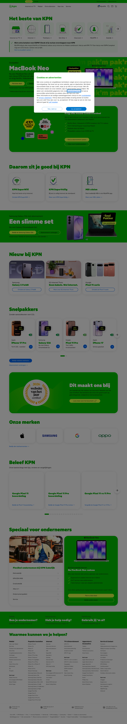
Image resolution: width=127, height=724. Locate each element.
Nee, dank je (52, 109)
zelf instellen (53, 102)
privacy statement (45, 98)
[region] (64, 92)
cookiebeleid (86, 95)
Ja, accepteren (76, 109)
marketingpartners (74, 91)
